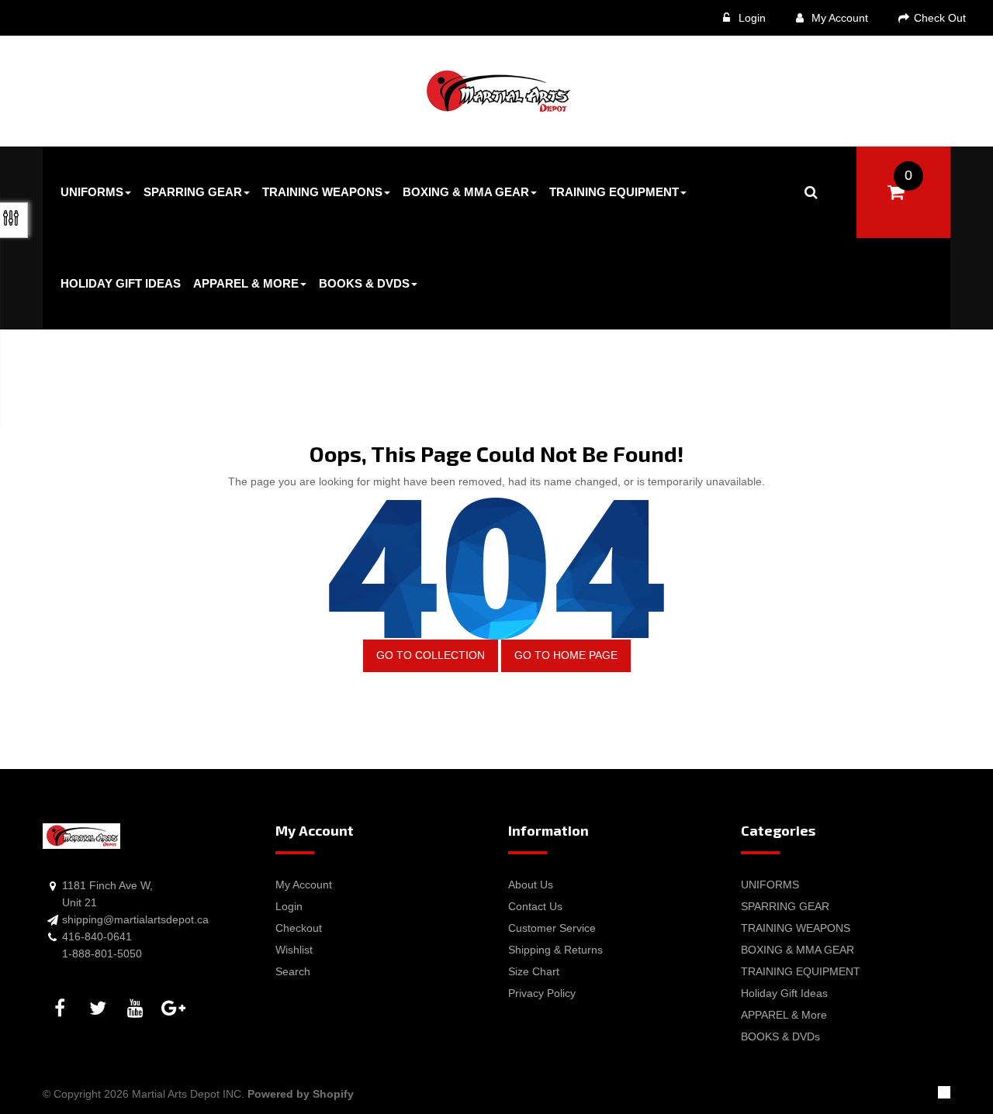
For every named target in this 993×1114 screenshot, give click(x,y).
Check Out (938, 18)
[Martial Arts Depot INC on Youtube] (138, 1008)
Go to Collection (430, 655)
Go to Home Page (566, 655)
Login (750, 18)
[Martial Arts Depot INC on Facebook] (62, 1008)
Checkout (298, 928)
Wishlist (294, 949)
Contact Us (535, 906)
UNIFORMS (770, 884)
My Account (838, 18)
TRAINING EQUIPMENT (800, 971)
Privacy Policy (542, 993)
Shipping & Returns (555, 949)
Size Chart (533, 971)
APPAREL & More (784, 1015)
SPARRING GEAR (785, 906)
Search (292, 971)
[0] (895, 192)
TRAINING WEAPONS (795, 928)
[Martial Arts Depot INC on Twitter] (100, 1008)
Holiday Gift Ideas (784, 993)
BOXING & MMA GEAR (797, 949)
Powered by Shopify (300, 1094)
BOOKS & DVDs (780, 1036)
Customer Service (552, 928)
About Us (530, 884)
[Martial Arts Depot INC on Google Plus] (176, 1008)
